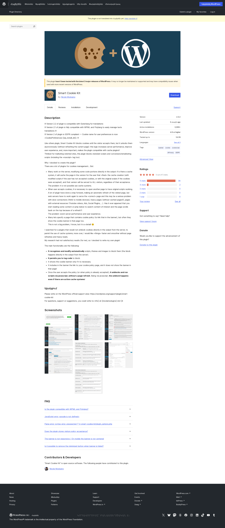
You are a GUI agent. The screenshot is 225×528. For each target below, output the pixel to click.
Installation (76, 107)
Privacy (12, 504)
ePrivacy (171, 152)
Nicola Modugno (68, 97)
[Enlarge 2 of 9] (69, 325)
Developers (97, 501)
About (11, 493)
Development (92, 107)
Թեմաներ (55, 497)
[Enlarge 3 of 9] (69, 329)
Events (137, 497)
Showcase (55, 493)
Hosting (12, 501)
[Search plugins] (34, 26)
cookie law (176, 148)
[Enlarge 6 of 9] (99, 345)
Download (175, 95)
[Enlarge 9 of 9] (130, 345)
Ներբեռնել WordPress (211, 4)
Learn (95, 493)
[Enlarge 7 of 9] (99, 372)
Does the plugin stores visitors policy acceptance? (66, 431)
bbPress (180, 501)
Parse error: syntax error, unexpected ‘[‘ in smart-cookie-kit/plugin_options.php (78, 424)
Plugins (54, 501)
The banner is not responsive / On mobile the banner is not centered (74, 439)
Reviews (62, 107)
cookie (167, 148)
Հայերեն (35, 515)
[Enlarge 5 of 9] (99, 317)
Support (177, 107)
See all (177, 201)
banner (161, 148)
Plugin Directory (15, 12)
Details (50, 107)
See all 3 (177, 142)
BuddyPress (182, 504)
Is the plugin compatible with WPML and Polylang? (66, 409)
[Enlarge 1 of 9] (69, 317)
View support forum (148, 221)
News (11, 497)
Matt (179, 497)
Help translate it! (131, 18)
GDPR (178, 152)
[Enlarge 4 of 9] (69, 351)
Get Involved (140, 493)
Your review (145, 201)
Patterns (54, 504)
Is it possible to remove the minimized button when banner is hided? (74, 446)
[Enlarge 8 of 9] (130, 317)
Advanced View (146, 159)
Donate (138, 501)
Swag (138, 504)
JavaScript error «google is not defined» (62, 417)
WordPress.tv (99, 504)
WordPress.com (183, 493)
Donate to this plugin (149, 245)
